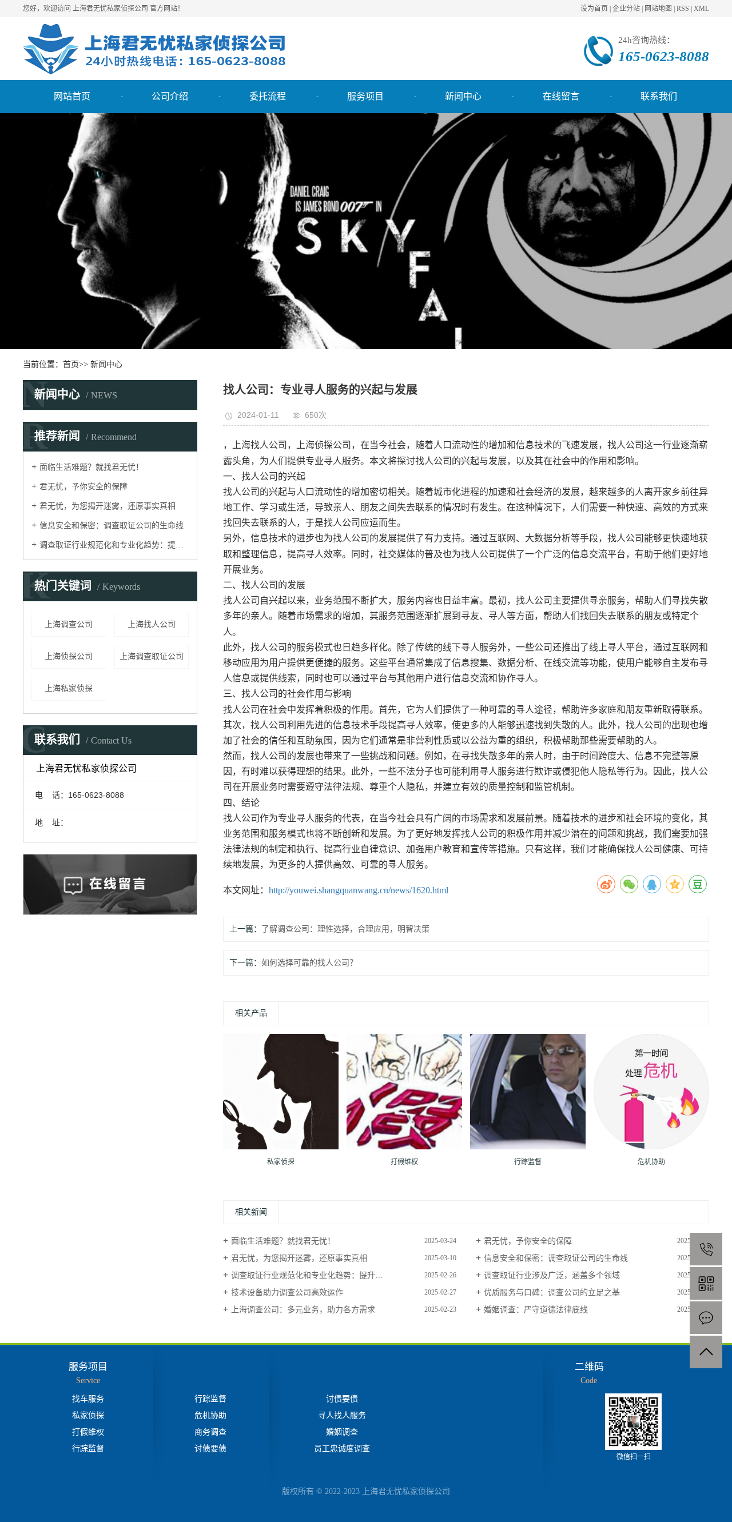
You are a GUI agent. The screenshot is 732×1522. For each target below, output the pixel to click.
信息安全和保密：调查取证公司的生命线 (111, 525)
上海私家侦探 (69, 688)
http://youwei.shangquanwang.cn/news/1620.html (358, 890)
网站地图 (658, 9)
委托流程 (267, 96)
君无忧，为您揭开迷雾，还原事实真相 (107, 506)
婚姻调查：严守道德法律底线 (536, 1309)
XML (701, 9)
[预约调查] (706, 1317)
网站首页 (72, 96)
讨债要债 (210, 1448)
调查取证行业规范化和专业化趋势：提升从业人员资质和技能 (114, 545)
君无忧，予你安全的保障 (83, 486)
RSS (683, 9)
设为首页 (594, 9)
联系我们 (658, 96)
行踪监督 (88, 1448)
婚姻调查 (342, 1432)
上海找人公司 (152, 624)
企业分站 (626, 9)
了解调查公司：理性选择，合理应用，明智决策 (345, 929)
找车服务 (88, 1399)
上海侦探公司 (69, 656)
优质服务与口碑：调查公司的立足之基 (552, 1292)
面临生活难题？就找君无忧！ (91, 467)
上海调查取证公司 (152, 656)
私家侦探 (88, 1415)
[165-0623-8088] (706, 1249)
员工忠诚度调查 (342, 1448)
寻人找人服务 (342, 1415)
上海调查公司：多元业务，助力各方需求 (303, 1309)
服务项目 (365, 96)
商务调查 (210, 1432)
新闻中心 (463, 96)
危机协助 (210, 1415)
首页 (71, 364)
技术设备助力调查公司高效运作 (287, 1292)
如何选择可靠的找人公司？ (309, 962)
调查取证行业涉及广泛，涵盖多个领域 (552, 1275)
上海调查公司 (69, 624)
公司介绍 (170, 96)
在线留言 (561, 96)
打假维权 (88, 1432)
